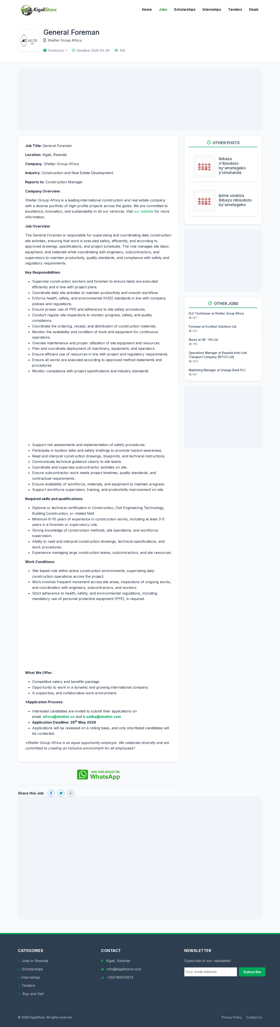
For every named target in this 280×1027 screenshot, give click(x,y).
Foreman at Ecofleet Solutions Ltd (212, 326)
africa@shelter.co (59, 716)
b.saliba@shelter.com (102, 716)
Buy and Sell (32, 994)
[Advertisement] (140, 99)
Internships (212, 9)
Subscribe (252, 972)
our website (143, 211)
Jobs (163, 9)
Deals (254, 9)
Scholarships (185, 9)
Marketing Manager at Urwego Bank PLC (217, 370)
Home (147, 9)
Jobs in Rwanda (34, 961)
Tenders (235, 9)
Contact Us (254, 1017)
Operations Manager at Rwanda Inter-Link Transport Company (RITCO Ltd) (218, 355)
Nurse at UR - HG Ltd (203, 339)
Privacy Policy (232, 1017)
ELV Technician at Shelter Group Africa (216, 313)
